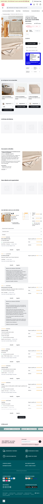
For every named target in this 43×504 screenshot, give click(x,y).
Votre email (24, 439)
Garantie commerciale (18, 494)
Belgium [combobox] (37, 493)
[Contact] (39, 71)
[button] (40, 4)
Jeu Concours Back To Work (8, 11)
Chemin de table (6, 14)
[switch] (35, 57)
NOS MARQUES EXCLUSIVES (7, 465)
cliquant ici (36, 444)
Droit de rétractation (26, 494)
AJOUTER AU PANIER (31, 43)
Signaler (18, 249)
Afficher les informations (21, 470)
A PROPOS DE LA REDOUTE (7, 463)
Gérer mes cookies (11, 494)
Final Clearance (26, 11)
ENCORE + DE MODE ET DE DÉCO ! (30, 465)
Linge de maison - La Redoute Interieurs (12, 429)
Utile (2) (11, 265)
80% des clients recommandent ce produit (36, 224)
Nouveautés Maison (36, 11)
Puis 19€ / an (33, 57)
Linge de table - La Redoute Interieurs (29, 429)
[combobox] (21, 229)
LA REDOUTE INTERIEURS (29, 16)
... (1, 14)
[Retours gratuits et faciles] (39, 68)
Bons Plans (18, 11)
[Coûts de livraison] (32, 68)
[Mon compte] (34, 4)
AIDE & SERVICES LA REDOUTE (30, 463)
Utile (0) (11, 249)
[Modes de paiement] (32, 71)
